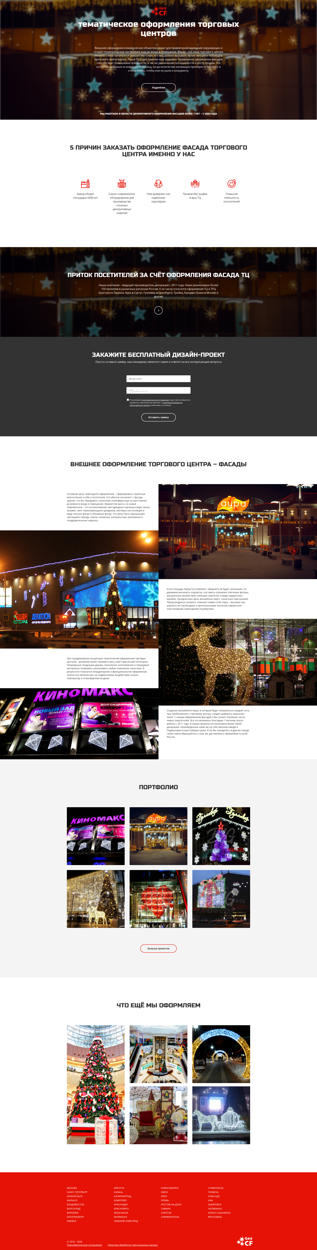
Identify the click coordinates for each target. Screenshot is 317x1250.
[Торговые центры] (158, 1054)
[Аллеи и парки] (221, 1054)
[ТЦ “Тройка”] (221, 899)
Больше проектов (158, 948)
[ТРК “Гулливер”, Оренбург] (221, 836)
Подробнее (158, 87)
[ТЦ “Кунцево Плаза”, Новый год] (96, 899)
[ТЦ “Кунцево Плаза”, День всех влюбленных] (158, 899)
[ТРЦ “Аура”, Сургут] (158, 836)
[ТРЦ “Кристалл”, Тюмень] (96, 836)
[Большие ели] (96, 1084)
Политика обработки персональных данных (133, 1245)
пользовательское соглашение (155, 400)
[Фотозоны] (158, 1115)
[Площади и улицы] (221, 1115)
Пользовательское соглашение (84, 1245)
